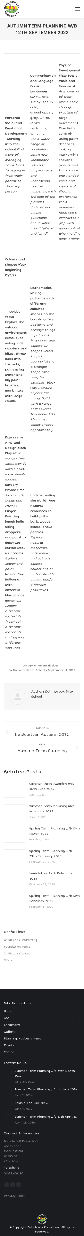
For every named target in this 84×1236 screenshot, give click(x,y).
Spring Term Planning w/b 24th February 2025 (50, 853)
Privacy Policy (14, 1196)
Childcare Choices (17, 953)
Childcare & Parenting (20, 940)
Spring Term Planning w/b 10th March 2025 (54, 831)
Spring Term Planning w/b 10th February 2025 (54, 898)
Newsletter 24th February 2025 (50, 876)
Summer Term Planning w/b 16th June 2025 (51, 808)
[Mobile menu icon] (77, 9)
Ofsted (9, 960)
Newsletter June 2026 (31, 1103)
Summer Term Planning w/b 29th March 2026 (45, 1073)
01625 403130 (13, 1173)
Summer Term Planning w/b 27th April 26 (46, 1116)
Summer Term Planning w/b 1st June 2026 (46, 1089)
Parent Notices (48, 665)
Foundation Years (17, 946)
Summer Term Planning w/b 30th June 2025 (51, 786)
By (27, 670)
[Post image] (14, 790)
